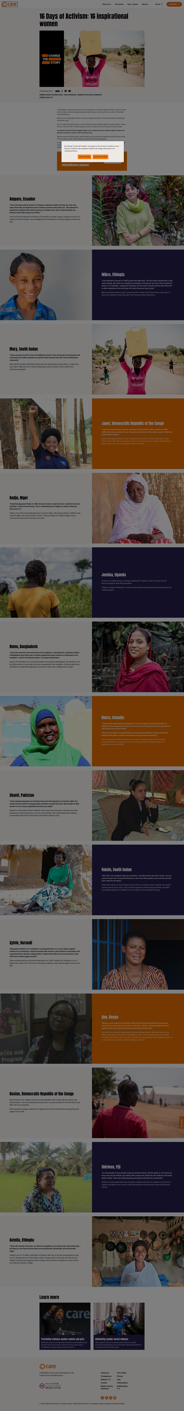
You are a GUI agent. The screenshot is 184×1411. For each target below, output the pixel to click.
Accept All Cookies (100, 157)
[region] (93, 151)
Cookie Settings (84, 157)
